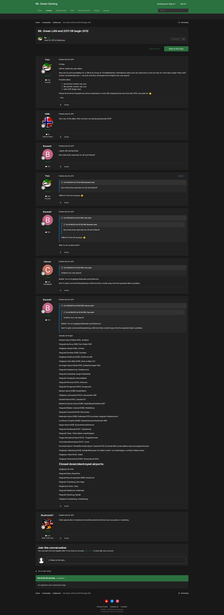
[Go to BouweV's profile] (47, 154)
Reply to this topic (176, 49)
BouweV (47, 146)
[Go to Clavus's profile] (47, 270)
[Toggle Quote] (62, 182)
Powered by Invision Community (112, 611)
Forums (49, 10)
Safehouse (61, 40)
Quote (66, 105)
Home (40, 10)
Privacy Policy (102, 607)
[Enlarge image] (150, 93)
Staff (72, 10)
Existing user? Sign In (166, 4)
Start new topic (154, 49)
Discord (106, 10)
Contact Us (114, 607)
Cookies (124, 607)
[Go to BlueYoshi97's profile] (47, 523)
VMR (47, 114)
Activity (96, 10)
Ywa (47, 59)
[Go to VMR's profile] (47, 122)
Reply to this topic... (58, 560)
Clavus (47, 261)
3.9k (48, 80)
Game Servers (61, 10)
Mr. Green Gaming (46, 3)
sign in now (89, 551)
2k (48, 134)
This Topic (176, 10)
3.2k (48, 536)
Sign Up (183, 4)
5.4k (48, 282)
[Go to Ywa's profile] (40, 39)
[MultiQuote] (60, 104)
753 (48, 166)
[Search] (185, 10)
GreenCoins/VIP (84, 10)
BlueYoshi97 (47, 515)
